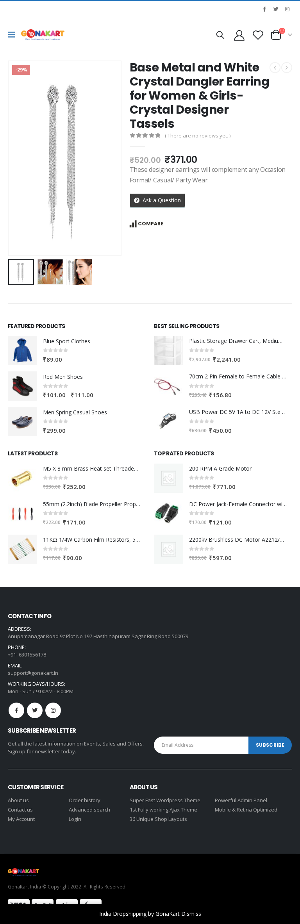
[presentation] (17, 158)
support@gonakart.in (33, 672)
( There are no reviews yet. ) (197, 135)
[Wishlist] (258, 35)
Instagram (53, 710)
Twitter (35, 710)
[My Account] (239, 35)
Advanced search (89, 809)
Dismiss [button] (191, 913)
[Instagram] (287, 9)
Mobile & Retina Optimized (246, 809)
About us (18, 800)
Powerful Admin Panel (241, 800)
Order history (84, 800)
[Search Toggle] (220, 35)
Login (75, 818)
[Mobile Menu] (14, 34)
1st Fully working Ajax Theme (163, 809)
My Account (21, 818)
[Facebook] (264, 9)
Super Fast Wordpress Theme (165, 800)
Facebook (16, 710)
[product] (22, 350)
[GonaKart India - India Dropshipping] (42, 34)
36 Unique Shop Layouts (158, 818)
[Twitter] (276, 9)
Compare (150, 223)
